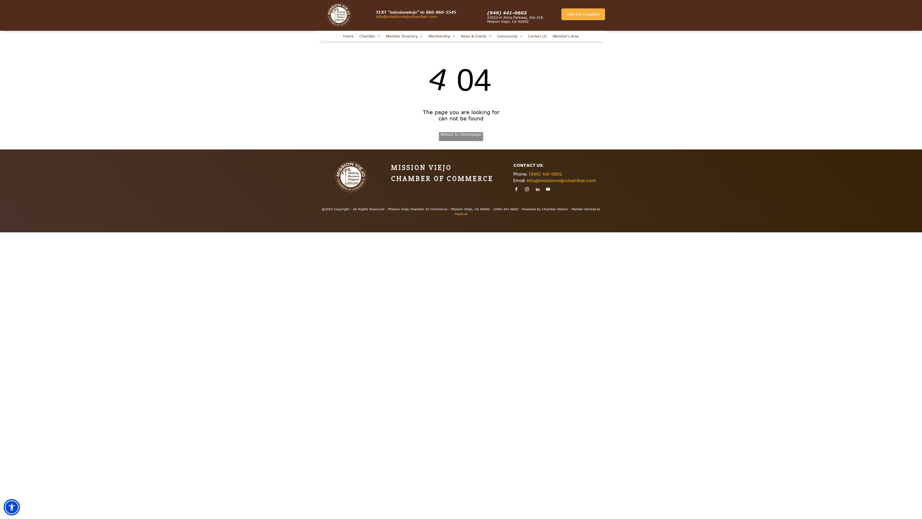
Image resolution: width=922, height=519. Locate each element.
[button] (12, 507)
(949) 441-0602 (507, 12)
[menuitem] (348, 36)
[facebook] (516, 190)
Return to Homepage (461, 134)
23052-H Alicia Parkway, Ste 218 (515, 17)
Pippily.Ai (461, 214)
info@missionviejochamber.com (561, 181)
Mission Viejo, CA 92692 (508, 21)
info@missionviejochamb (400, 16)
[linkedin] (537, 190)
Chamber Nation (555, 209)
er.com (430, 16)
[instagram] (527, 190)
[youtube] (548, 190)
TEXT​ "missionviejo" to (400, 12)
